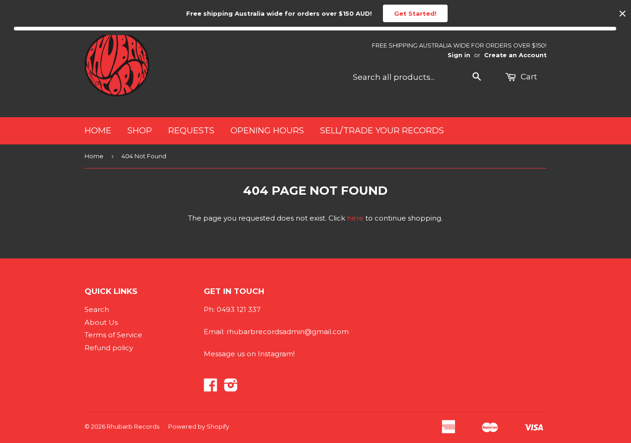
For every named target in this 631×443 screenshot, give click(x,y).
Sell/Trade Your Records (382, 131)
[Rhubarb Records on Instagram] (231, 387)
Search (97, 309)
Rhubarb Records (133, 426)
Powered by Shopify (198, 426)
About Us (101, 322)
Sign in (459, 55)
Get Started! (415, 13)
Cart (528, 76)
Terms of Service (113, 334)
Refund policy (109, 347)
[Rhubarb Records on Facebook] (211, 387)
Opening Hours (267, 131)
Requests (191, 131)
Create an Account (515, 55)
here (355, 218)
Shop (139, 131)
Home (98, 131)
